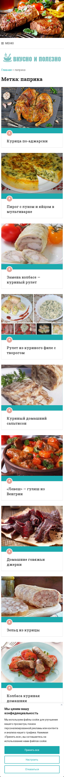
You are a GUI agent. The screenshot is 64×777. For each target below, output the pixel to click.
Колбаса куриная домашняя (23, 698)
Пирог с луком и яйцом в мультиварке (30, 209)
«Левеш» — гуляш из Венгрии (26, 491)
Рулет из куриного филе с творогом (31, 350)
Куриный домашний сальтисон (27, 421)
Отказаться (32, 769)
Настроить (32, 759)
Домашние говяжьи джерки (26, 562)
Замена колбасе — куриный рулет (23, 279)
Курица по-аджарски (27, 141)
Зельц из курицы (23, 630)
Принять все (32, 750)
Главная (6, 70)
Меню (9, 43)
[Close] (61, 705)
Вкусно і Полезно (32, 56)
